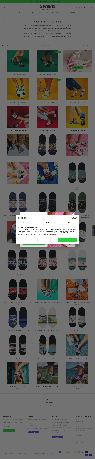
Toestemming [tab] (26, 222)
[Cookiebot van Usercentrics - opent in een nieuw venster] (71, 218)
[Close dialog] (73, 214)
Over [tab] (68, 222)
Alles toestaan (67, 240)
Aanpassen (46, 240)
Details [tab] (47, 222)
